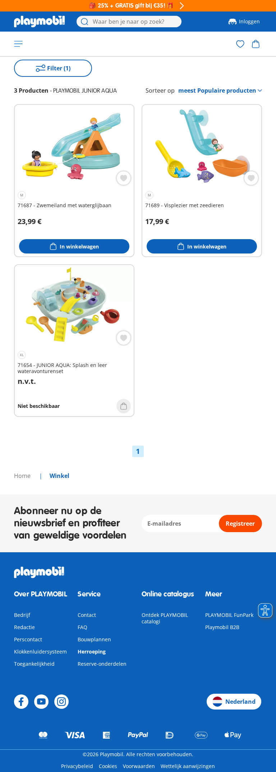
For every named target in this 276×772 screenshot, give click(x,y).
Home (23, 476)
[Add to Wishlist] (123, 178)
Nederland (240, 702)
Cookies (108, 766)
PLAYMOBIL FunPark (229, 614)
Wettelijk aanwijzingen (188, 766)
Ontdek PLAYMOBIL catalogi (165, 618)
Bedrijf (22, 614)
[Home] (39, 21)
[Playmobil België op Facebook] (21, 701)
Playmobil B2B (222, 627)
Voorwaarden (139, 766)
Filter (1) (58, 68)
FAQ (82, 627)
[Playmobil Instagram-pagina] (61, 701)
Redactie (24, 627)
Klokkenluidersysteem (40, 651)
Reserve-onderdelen (102, 663)
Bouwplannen (94, 639)
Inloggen (249, 21)
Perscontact (28, 639)
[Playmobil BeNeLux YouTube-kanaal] (41, 701)
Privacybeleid (77, 766)
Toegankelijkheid (34, 663)
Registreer (240, 523)
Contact (87, 614)
